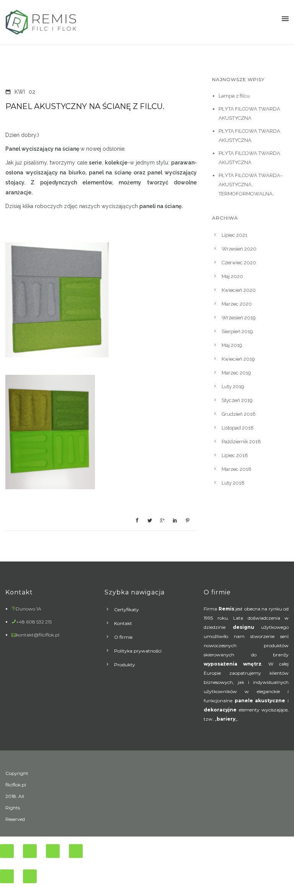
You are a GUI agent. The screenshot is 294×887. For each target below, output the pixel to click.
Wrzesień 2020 (239, 249)
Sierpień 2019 (237, 331)
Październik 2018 (241, 441)
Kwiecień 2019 (238, 359)
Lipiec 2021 (234, 235)
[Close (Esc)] (7, 851)
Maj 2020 (232, 276)
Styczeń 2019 (237, 400)
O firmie (123, 637)
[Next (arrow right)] (30, 876)
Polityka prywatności (138, 651)
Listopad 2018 (238, 428)
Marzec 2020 (237, 304)
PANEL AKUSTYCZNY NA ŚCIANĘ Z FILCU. (84, 106)
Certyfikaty (126, 609)
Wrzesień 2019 (239, 318)
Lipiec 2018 (235, 455)
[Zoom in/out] (76, 851)
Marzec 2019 (236, 373)
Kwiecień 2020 (239, 290)
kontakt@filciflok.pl (37, 635)
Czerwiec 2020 (239, 262)
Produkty (124, 664)
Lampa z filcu (234, 96)
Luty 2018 (233, 483)
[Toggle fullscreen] (53, 851)
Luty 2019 (233, 386)
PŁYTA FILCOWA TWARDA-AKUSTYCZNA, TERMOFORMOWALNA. (250, 185)
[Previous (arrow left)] (7, 876)
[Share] (30, 851)
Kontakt (123, 623)
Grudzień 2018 (239, 414)
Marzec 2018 (237, 469)
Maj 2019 (232, 345)
